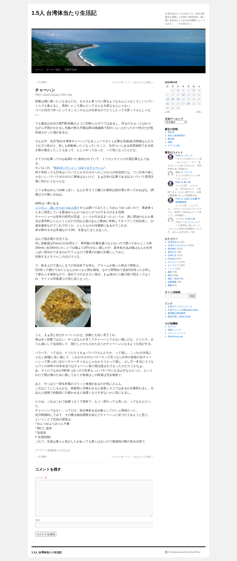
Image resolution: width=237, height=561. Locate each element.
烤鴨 (170, 142)
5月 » (199, 112)
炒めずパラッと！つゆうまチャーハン (79, 167)
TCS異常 (41, 82)
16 (178, 99)
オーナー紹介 (53, 69)
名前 (37, 519)
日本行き (172, 255)
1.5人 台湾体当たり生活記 (64, 13)
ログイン (172, 326)
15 (172, 99)
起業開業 (172, 282)
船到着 (171, 139)
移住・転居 (173, 278)
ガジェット (173, 262)
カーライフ (173, 265)
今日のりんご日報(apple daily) (183, 310)
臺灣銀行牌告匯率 (177, 313)
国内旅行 (172, 248)
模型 (170, 272)
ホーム (39, 69)
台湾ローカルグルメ (178, 245)
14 (167, 99)
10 (183, 95)
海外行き (172, 252)
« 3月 (167, 112)
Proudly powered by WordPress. (184, 552)
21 (167, 103)
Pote (70, 94)
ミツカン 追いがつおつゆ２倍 (56, 207)
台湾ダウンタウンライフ (180, 306)
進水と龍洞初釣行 (177, 135)
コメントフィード (177, 333)
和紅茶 (171, 132)
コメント (41, 477)
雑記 (170, 275)
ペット (171, 268)
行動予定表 (71, 69)
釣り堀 (187, 182)
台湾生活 (51, 450)
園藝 (170, 285)
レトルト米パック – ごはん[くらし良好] (133, 82)
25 (188, 103)
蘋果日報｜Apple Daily (179, 316)
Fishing (171, 258)
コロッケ (188, 155)
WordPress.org (175, 336)
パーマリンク (63, 450)
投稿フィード (174, 330)
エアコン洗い (174, 145)
